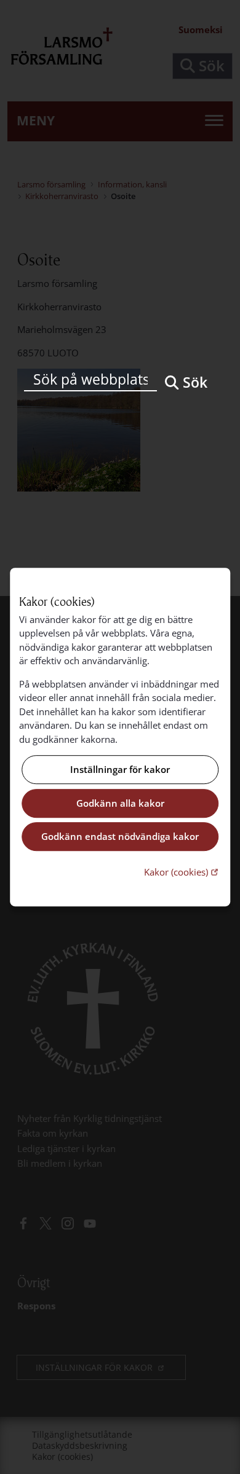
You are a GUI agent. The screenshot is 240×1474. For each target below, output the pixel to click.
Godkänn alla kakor (120, 803)
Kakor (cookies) (182, 871)
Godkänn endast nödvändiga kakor (120, 837)
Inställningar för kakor (120, 770)
